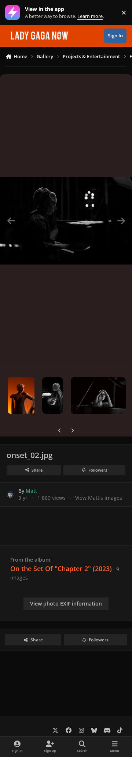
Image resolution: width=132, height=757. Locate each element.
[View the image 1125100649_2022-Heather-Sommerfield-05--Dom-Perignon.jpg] (52, 395)
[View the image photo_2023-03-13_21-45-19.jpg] (21, 395)
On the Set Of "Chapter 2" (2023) (61, 568)
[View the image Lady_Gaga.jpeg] (98, 395)
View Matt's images (98, 497)
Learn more (14, 12)
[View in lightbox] (66, 220)
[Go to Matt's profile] (10, 494)
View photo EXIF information (66, 603)
